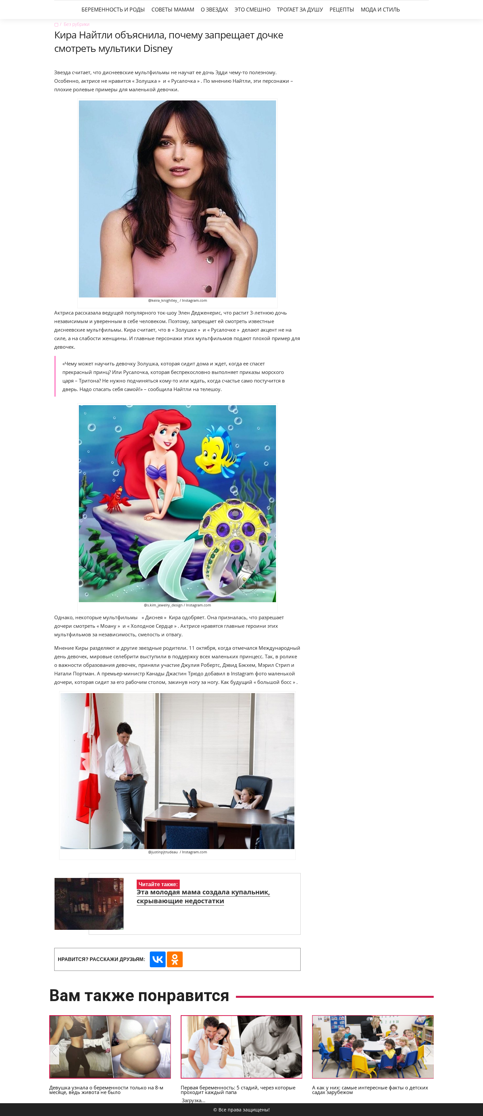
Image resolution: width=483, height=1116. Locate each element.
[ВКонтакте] (158, 959)
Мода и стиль (380, 9)
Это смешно (252, 9)
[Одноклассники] (175, 959)
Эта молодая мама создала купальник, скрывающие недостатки (203, 896)
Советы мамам (172, 9)
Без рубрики (76, 24)
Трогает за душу (300, 9)
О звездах (214, 9)
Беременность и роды (113, 9)
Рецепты (342, 9)
